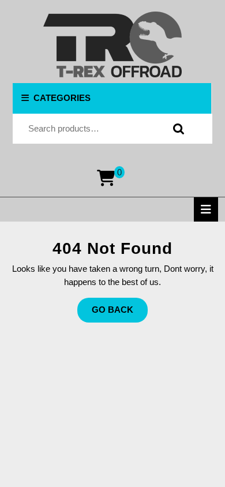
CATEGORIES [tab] (62, 98)
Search (176, 129)
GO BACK (120, 313)
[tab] (206, 209)
